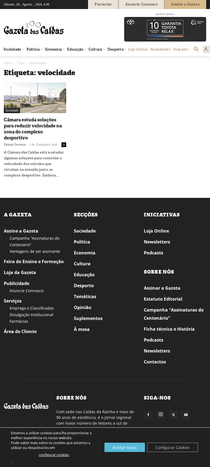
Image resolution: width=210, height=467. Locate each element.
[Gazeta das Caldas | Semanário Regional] (56, 27)
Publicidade (16, 283)
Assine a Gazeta (21, 231)
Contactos (155, 362)
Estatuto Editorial (163, 299)
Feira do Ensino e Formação (34, 262)
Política (82, 242)
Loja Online (156, 231)
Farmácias (19, 321)
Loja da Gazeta (20, 272)
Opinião (82, 307)
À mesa (82, 329)
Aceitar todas (125, 447)
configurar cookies (54, 454)
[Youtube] (186, 415)
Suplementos (88, 318)
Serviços (13, 301)
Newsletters (157, 242)
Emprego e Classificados (32, 308)
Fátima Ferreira (15, 144)
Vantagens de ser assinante (35, 251)
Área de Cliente (20, 331)
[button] (196, 49)
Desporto (84, 286)
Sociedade (11, 110)
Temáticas (85, 296)
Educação (84, 275)
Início (8, 63)
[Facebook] (148, 415)
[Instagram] (160, 414)
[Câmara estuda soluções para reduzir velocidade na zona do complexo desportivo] (35, 98)
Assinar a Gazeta (162, 288)
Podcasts (153, 253)
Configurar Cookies (172, 447)
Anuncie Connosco (26, 290)
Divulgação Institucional (31, 314)
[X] (173, 415)
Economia (84, 253)
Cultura (82, 264)
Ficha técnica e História (169, 329)
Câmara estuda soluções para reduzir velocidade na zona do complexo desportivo (33, 129)
